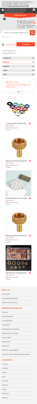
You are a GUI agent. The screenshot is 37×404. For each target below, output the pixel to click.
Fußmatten (6, 346)
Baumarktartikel (7, 316)
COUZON (5, 368)
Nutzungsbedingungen (10, 298)
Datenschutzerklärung (9, 302)
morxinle (5, 381)
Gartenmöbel (6, 337)
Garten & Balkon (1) (9, 51)
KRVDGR (11, 126)
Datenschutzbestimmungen (16, 6)
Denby (4, 389)
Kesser (4, 372)
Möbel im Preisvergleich (10, 350)
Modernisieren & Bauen (10, 333)
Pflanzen (5, 312)
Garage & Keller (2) (9, 53)
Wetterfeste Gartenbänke (10, 329)
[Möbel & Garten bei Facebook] (34, 10)
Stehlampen (6, 325)
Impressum (6, 294)
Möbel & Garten (6, 36)
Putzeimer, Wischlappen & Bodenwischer (16, 354)
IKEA (3, 377)
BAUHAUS (5, 393)
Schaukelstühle (7, 321)
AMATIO (5, 398)
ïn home (5, 364)
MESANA (5, 385)
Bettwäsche (6, 342)
